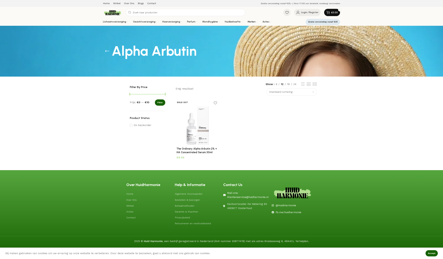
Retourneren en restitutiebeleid (193, 223)
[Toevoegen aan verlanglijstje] (215, 103)
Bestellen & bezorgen (187, 199)
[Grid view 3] (308, 84)
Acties (129, 211)
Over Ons (131, 199)
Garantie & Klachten (186, 211)
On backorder (142, 125)
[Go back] (107, 51)
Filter (160, 102)
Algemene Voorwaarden (188, 193)
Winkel (130, 205)
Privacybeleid (182, 217)
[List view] (303, 84)
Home (129, 193)
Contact (131, 217)
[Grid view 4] (315, 84)
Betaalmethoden (184, 205)
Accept (431, 253)
